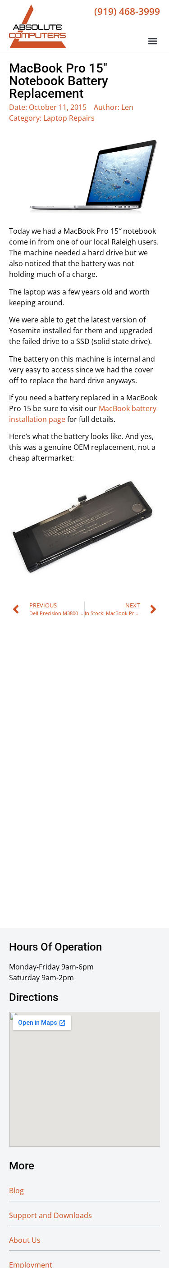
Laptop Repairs (69, 118)
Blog (16, 1191)
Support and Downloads (50, 1215)
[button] (152, 40)
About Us (25, 1240)
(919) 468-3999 (127, 11)
